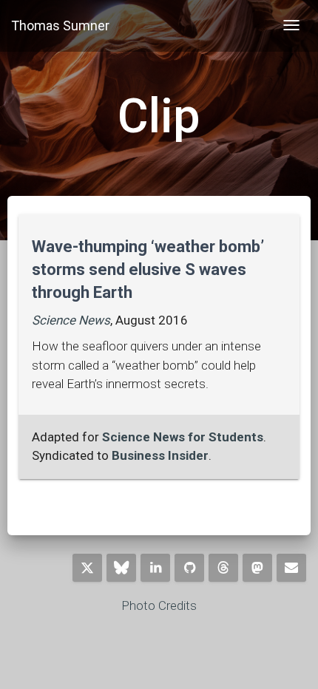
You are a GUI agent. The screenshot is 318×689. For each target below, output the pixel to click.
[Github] (189, 568)
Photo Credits (159, 605)
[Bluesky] (121, 568)
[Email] (291, 568)
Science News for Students (182, 437)
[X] (87, 568)
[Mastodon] (257, 568)
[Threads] (223, 568)
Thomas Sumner (60, 25)
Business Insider (160, 455)
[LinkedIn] (155, 568)
